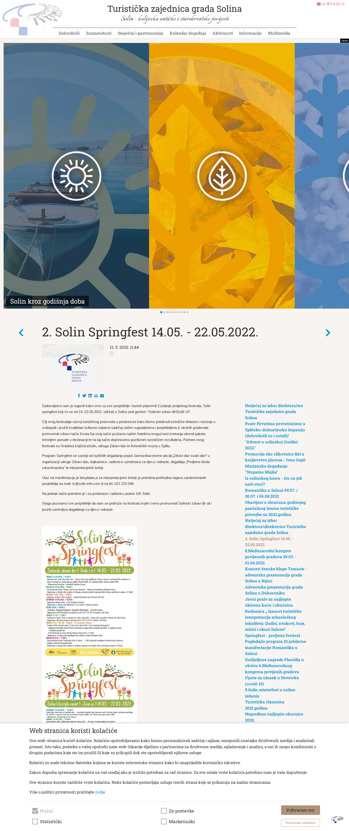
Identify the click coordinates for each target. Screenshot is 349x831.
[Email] (102, 395)
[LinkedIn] (90, 395)
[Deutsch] (328, 3)
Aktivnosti (222, 33)
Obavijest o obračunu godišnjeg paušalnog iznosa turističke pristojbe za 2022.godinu (275, 508)
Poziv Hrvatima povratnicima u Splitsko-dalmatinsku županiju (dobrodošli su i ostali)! (275, 429)
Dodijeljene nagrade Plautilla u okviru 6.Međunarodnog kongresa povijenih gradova (274, 665)
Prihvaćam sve (300, 810)
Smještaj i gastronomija (140, 33)
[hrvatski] (319, 3)
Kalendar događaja (188, 33)
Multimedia (279, 33)
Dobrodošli (69, 33)
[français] (342, 3)
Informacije (250, 33)
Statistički (51, 821)
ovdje (100, 792)
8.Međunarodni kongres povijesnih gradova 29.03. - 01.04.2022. (271, 557)
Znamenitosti (99, 33)
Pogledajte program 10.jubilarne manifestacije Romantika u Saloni (275, 647)
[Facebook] (79, 395)
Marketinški (182, 821)
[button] (161, 312)
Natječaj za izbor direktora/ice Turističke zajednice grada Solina (274, 411)
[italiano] (333, 3)
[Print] (96, 395)
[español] (338, 3)
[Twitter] (84, 395)
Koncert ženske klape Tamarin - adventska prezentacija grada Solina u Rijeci (276, 575)
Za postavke (181, 811)
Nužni (46, 811)
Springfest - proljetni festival (272, 635)
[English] (323, 3)
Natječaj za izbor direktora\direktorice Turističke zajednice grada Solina (275, 526)
